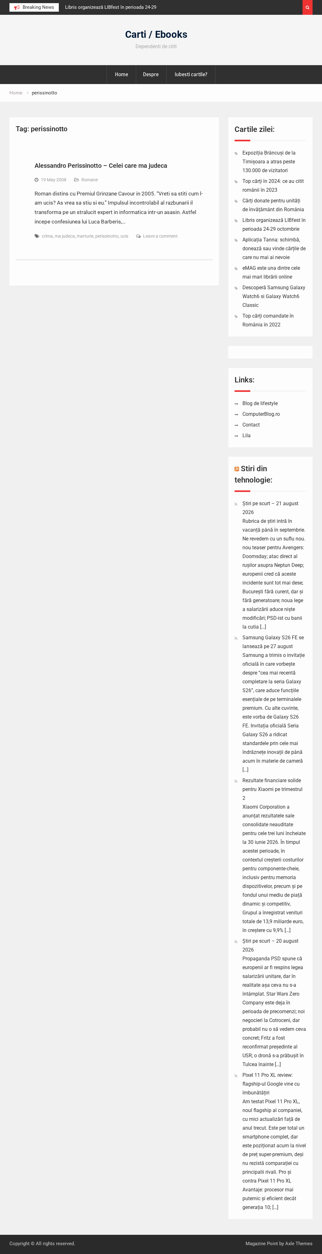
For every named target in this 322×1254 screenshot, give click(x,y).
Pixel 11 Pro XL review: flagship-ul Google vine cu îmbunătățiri (271, 1084)
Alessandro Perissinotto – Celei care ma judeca (101, 165)
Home (121, 74)
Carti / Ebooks (156, 34)
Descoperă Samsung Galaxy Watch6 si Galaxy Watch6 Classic (273, 296)
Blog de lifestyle (260, 403)
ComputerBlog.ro (261, 414)
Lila (246, 435)
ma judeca (65, 236)
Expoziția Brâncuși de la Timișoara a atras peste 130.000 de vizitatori (269, 161)
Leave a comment (160, 236)
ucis (124, 236)
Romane (89, 179)
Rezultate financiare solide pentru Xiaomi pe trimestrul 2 (272, 789)
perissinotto (107, 236)
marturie (85, 236)
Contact (251, 425)
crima (47, 236)
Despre (150, 74)
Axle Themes (299, 1243)
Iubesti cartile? (191, 74)
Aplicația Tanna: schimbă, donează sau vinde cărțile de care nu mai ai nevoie (274, 248)
